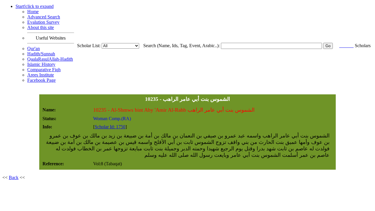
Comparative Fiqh (44, 69)
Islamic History (41, 64)
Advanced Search (43, 16)
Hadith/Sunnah (41, 53)
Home (33, 11)
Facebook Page (41, 80)
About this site (40, 27)
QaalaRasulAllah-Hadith (50, 59)
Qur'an (33, 48)
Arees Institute (40, 74)
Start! (35, 6)
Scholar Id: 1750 (110, 126)
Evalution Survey (43, 22)
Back (13, 177)
